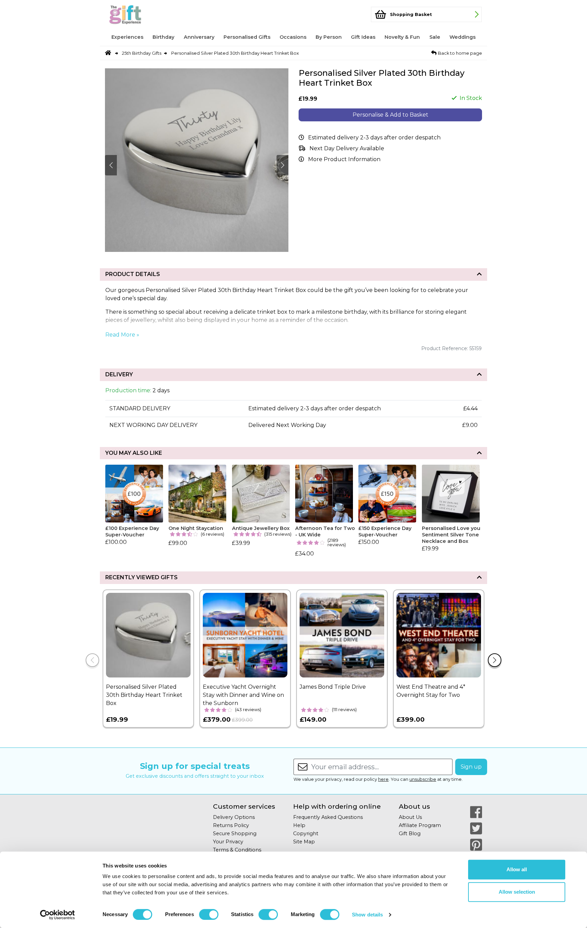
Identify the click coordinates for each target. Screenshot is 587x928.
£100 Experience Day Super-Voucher (132, 531)
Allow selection (517, 892)
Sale (434, 37)
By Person (329, 37)
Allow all (516, 869)
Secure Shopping (234, 833)
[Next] (494, 660)
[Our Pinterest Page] (476, 845)
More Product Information (344, 159)
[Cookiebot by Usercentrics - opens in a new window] (57, 915)
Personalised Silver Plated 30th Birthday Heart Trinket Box (235, 53)
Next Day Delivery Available (346, 148)
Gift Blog (410, 833)
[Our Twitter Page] (476, 828)
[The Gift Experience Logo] (138, 14)
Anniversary (199, 37)
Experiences (127, 37)
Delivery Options (234, 817)
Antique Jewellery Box (261, 528)
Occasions (293, 37)
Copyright (305, 833)
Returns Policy (231, 825)
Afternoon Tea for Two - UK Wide (325, 531)
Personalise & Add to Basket (390, 114)
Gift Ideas (363, 37)
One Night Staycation (195, 528)
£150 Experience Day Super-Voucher (384, 531)
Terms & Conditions (237, 850)
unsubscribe (422, 779)
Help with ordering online (337, 806)
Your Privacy (228, 842)
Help (299, 825)
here (383, 779)
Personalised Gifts (247, 37)
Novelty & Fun (402, 37)
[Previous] (92, 660)
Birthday (163, 37)
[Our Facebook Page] (476, 812)
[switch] (208, 914)
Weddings (462, 37)
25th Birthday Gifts (141, 53)
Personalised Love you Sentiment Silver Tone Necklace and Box (451, 534)
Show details (367, 914)
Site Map (304, 842)
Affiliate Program (420, 825)
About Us (410, 817)
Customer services (244, 806)
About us (414, 806)
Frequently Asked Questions (328, 817)
